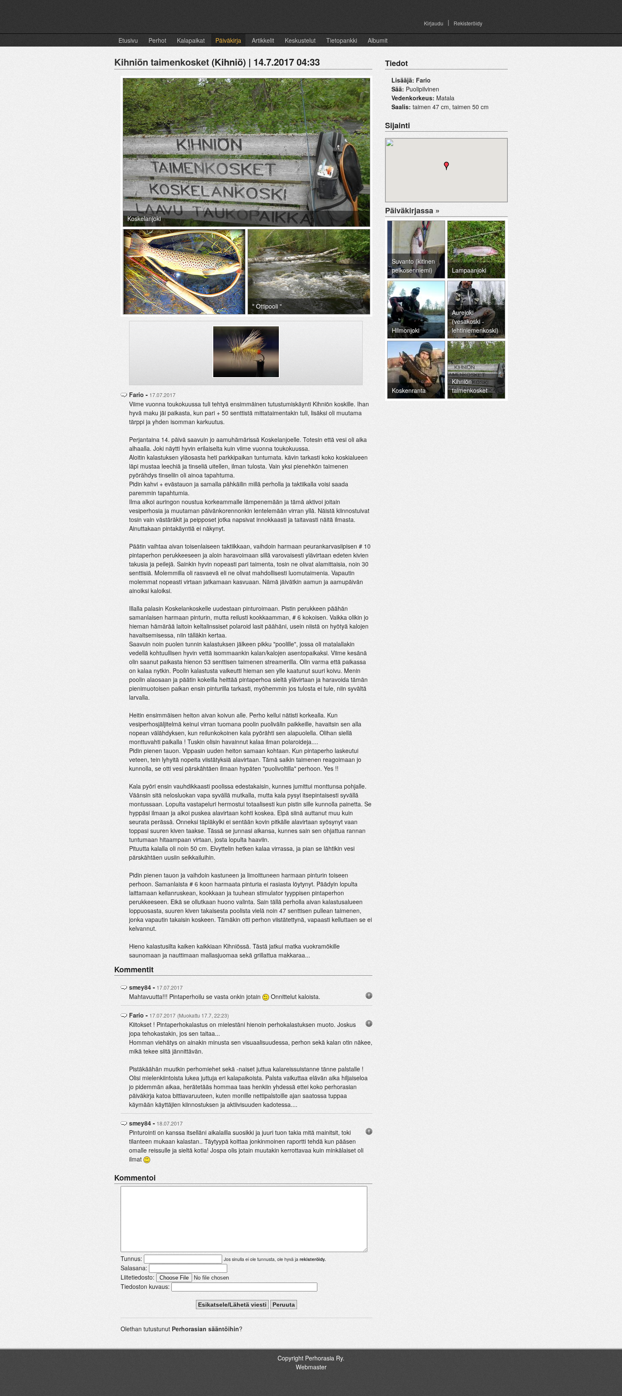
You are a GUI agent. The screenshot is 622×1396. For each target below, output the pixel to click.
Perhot (157, 40)
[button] (446, 166)
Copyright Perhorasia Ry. (311, 1358)
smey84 (140, 987)
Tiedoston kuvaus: (145, 1286)
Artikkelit (263, 40)
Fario (136, 394)
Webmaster (311, 1367)
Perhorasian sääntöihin (205, 1328)
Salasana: (134, 1268)
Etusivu (128, 40)
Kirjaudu (433, 23)
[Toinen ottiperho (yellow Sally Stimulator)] (246, 349)
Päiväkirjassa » (412, 210)
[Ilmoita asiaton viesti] (369, 994)
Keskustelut (300, 40)
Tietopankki (341, 40)
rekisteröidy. (313, 1259)
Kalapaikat (191, 40)
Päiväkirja (228, 40)
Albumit (378, 40)
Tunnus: (131, 1258)
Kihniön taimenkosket (161, 62)
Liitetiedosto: (137, 1277)
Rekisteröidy (468, 23)
